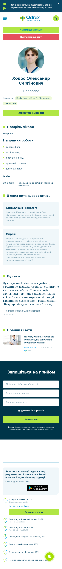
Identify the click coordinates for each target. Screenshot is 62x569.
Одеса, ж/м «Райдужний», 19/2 (23, 544)
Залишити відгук (34, 512)
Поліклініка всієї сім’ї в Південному (33, 98)
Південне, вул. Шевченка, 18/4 (24, 552)
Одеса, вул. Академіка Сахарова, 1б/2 (27, 536)
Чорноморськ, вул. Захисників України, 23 (29, 560)
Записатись (31, 419)
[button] (5, 18)
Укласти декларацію (31, 29)
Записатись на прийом (31, 112)
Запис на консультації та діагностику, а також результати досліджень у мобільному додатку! (31, 6)
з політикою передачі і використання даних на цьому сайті (31, 429)
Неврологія (10, 103)
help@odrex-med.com (19, 506)
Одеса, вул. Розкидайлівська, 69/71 (26, 520)
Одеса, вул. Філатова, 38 (21, 528)
